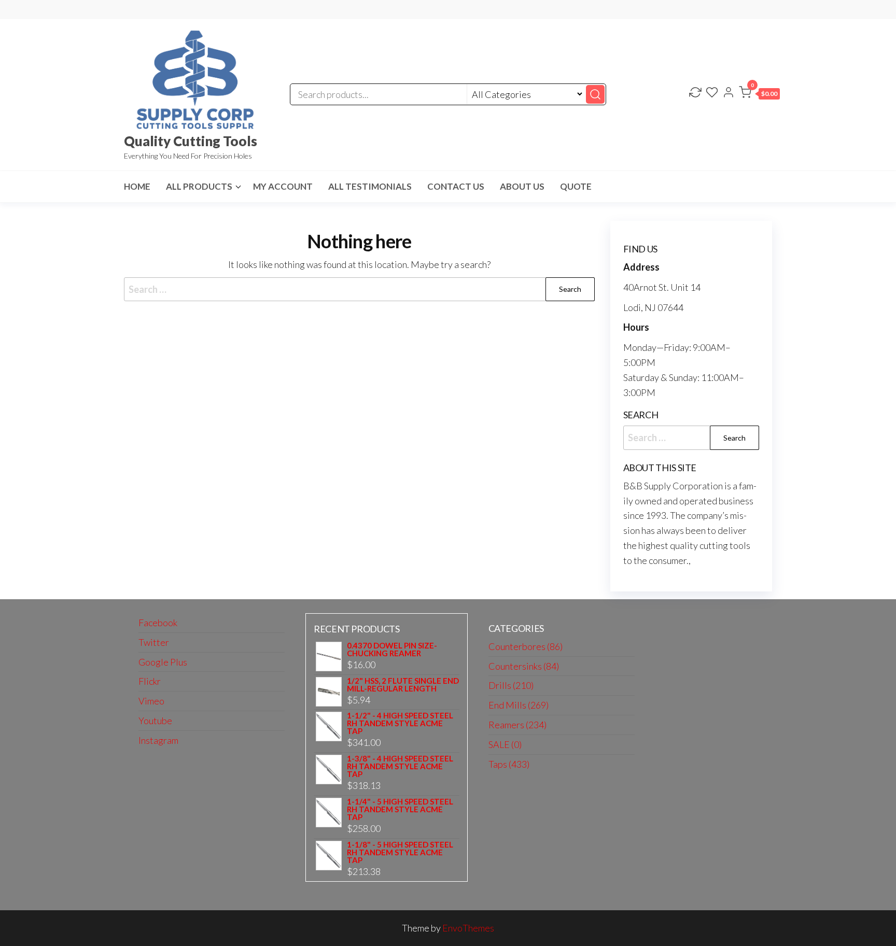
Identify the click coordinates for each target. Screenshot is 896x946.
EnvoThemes (468, 928)
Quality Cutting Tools (190, 141)
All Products (199, 186)
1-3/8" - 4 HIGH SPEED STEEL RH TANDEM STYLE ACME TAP (400, 766)
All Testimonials (370, 186)
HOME (137, 186)
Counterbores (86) (525, 646)
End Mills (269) (518, 705)
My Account (283, 186)
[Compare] (695, 93)
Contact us (455, 186)
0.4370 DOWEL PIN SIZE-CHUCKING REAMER (392, 649)
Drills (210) (511, 685)
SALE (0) (505, 744)
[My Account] (728, 93)
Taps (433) (508, 764)
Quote (576, 186)
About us (522, 186)
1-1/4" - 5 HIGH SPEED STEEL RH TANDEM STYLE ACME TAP (400, 809)
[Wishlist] (712, 93)
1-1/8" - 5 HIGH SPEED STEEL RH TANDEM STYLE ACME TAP (400, 852)
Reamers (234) (517, 724)
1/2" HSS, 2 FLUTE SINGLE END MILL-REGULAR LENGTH (403, 685)
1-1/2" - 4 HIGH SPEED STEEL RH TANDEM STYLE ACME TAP (400, 723)
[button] (759, 94)
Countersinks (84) (523, 666)
